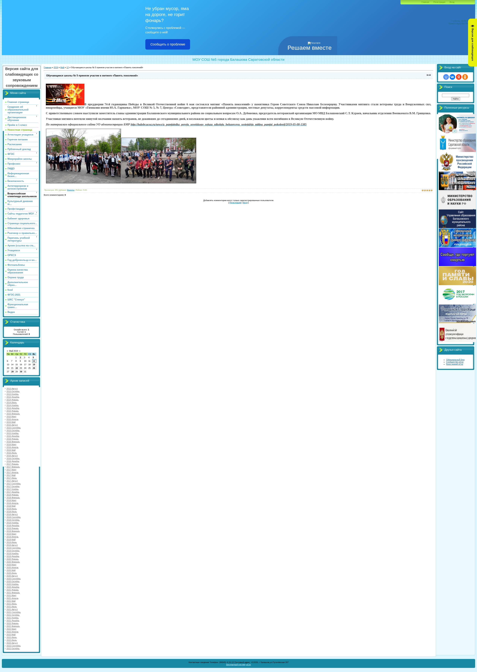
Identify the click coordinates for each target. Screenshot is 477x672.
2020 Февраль (13, 562)
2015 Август (12, 425)
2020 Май (11, 570)
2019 (56, 67)
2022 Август (12, 643)
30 (21, 371)
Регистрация (439, 2)
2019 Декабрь (13, 556)
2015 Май (11, 422)
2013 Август (12, 388)
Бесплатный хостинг (236, 664)
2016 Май (11, 450)
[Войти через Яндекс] (459, 77)
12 (34, 361)
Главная (425, 2)
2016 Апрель (12, 447)
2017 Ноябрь (13, 489)
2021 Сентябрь (14, 612)
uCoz (248, 664)
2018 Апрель (12, 503)
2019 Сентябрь (14, 548)
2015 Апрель (12, 419)
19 (34, 364)
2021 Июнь (12, 604)
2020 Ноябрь (13, 584)
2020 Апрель (12, 567)
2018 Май (11, 506)
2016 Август (12, 456)
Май (62, 67)
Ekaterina (70, 190)
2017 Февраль (13, 467)
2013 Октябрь (13, 391)
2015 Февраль (13, 414)
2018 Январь (13, 495)
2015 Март (11, 416)
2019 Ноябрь (13, 553)
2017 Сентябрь (14, 483)
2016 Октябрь (13, 458)
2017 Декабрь (13, 492)
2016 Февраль (13, 442)
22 (17, 368)
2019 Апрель (12, 537)
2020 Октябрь (13, 581)
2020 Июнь (12, 573)
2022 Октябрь (13, 648)
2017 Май (11, 475)
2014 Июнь (12, 402)
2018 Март (11, 500)
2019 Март (11, 534)
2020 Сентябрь (14, 579)
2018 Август (12, 514)
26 (34, 368)
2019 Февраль (13, 531)
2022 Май (11, 634)
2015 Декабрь (13, 436)
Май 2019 (13, 351)
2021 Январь (13, 590)
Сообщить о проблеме (167, 44)
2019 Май (11, 539)
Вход (452, 2)
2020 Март (11, 565)
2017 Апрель (12, 472)
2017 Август (12, 481)
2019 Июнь (12, 542)
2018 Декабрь (13, 525)
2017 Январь (13, 464)
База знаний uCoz (454, 364)
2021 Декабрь (13, 620)
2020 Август (12, 576)
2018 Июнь (12, 509)
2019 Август (12, 545)
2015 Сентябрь (14, 428)
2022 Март (11, 629)
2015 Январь (13, 411)
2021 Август (12, 609)
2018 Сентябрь (14, 517)
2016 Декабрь (13, 461)
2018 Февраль (13, 497)
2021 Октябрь (13, 615)
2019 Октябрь (13, 551)
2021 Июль (12, 606)
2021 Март (11, 595)
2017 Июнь (12, 478)
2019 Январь (13, 528)
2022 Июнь (12, 637)
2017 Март (11, 469)
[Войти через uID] (446, 77)
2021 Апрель (12, 598)
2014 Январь (13, 400)
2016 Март (11, 444)
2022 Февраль (13, 626)
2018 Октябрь (13, 520)
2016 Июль (12, 453)
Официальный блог (455, 360)
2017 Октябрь (13, 486)
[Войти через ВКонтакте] (452, 77)
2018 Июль (12, 511)
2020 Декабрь (13, 587)
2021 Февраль (13, 592)
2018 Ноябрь (13, 523)
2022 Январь (13, 623)
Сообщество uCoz (455, 362)
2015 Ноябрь (13, 433)
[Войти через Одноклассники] (465, 77)
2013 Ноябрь (13, 394)
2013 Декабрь (13, 397)
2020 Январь (13, 559)
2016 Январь (13, 439)
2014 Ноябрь (13, 405)
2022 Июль (12, 640)
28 (12, 371)
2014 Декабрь (13, 408)
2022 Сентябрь (14, 646)
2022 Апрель (12, 632)
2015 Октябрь (13, 430)
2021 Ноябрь (13, 618)
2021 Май (11, 601)
